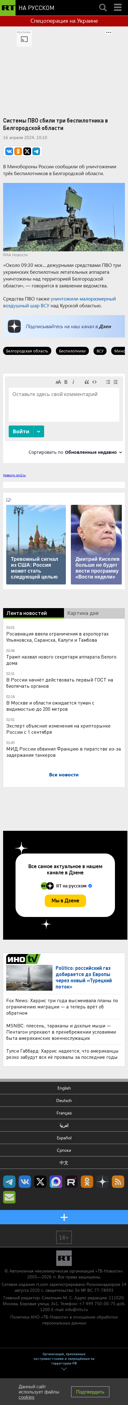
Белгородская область (27, 350)
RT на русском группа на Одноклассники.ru (87, 1181)
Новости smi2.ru (14, 475)
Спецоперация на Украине (64, 20)
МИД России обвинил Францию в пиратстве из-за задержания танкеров (63, 751)
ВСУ (100, 350)
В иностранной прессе (24, 959)
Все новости (64, 774)
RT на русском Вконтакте (25, 1181)
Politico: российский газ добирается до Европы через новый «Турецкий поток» (84, 977)
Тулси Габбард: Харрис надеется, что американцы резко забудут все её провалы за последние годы (62, 1053)
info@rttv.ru (76, 1309)
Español (64, 1138)
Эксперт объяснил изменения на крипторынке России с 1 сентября (58, 728)
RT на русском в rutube (71, 1181)
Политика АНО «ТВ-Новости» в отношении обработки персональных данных (64, 1320)
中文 (64, 1162)
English (64, 1088)
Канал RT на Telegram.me (9, 1181)
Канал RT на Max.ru (56, 1181)
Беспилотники (72, 350)
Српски (64, 1150)
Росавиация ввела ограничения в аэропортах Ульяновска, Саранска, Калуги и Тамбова (57, 636)
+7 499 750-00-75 (97, 1303)
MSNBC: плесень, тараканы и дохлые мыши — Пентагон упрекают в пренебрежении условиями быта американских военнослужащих (61, 1031)
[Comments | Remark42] (64, 418)
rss (118, 1181)
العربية (64, 1125)
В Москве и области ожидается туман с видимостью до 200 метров (50, 705)
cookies (26, 1397)
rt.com (42, 1284)
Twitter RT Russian (40, 1181)
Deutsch (64, 1100)
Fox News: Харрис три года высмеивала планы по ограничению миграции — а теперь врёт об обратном (62, 1006)
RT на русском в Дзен (102, 1181)
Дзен (105, 326)
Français (64, 1113)
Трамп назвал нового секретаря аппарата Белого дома (61, 659)
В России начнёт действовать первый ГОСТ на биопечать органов (59, 682)
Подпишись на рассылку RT (9, 1197)
